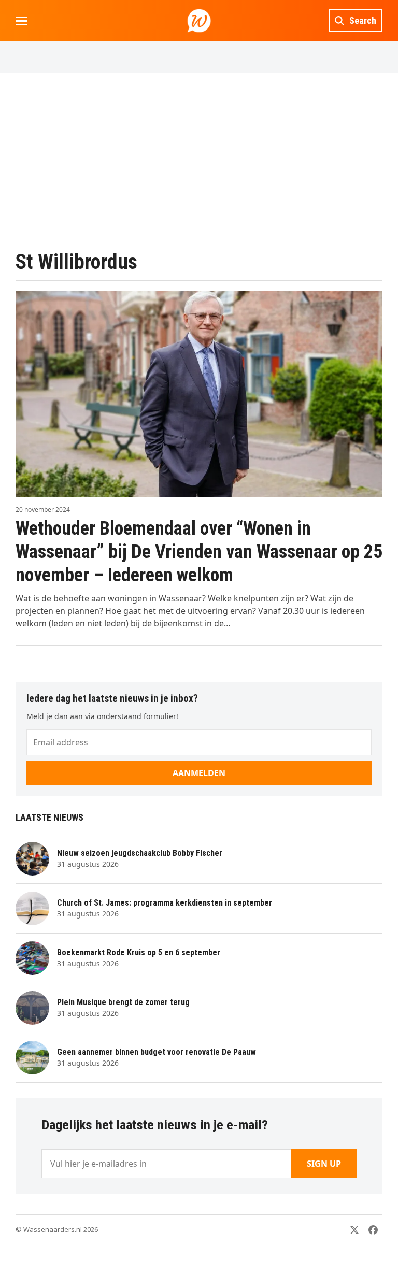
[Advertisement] (199, 161)
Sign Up (324, 1163)
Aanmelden (199, 773)
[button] (21, 21)
